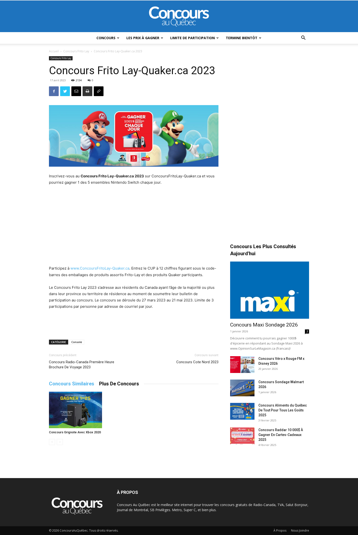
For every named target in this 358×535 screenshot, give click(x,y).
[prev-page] (52, 442)
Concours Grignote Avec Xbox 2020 (75, 432)
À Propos (279, 530)
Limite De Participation (192, 38)
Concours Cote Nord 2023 (197, 362)
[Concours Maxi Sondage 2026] (269, 290)
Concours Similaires (71, 384)
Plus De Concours (119, 384)
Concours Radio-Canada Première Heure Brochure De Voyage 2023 (81, 364)
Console (76, 342)
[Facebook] (54, 91)
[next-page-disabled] (60, 442)
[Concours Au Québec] (179, 16)
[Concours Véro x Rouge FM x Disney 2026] (242, 364)
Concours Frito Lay (76, 51)
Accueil (54, 51)
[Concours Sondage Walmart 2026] (242, 388)
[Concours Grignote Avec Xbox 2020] (75, 410)
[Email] (76, 91)
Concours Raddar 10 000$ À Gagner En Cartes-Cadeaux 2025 (280, 435)
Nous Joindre (300, 530)
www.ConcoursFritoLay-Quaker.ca (99, 268)
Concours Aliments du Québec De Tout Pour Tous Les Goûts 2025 (282, 410)
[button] (303, 38)
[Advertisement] (134, 226)
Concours (105, 38)
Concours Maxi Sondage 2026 (264, 325)
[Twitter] (65, 91)
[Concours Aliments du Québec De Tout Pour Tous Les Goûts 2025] (242, 411)
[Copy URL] (99, 91)
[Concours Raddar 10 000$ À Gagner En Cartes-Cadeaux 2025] (242, 435)
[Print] (87, 91)
